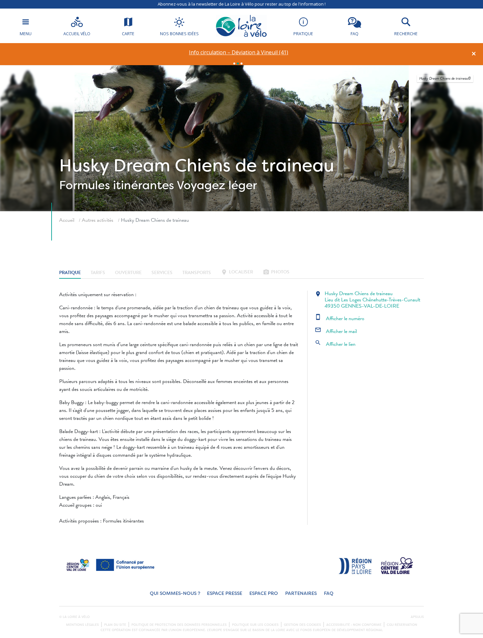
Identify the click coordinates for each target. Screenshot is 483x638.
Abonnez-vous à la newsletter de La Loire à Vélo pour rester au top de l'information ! (242, 4)
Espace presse (224, 593)
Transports (196, 272)
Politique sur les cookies (255, 625)
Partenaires (301, 593)
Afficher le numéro (339, 318)
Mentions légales (82, 625)
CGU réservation (402, 625)
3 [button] (241, 63)
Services (161, 272)
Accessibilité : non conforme (353, 625)
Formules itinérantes (116, 185)
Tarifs (98, 272)
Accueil (66, 220)
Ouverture (128, 272)
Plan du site (115, 625)
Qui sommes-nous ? (175, 593)
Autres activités (97, 220)
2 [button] (238, 63)
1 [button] (234, 63)
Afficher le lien (335, 344)
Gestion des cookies (302, 625)
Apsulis (417, 617)
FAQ (329, 593)
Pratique (70, 272)
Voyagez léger (217, 185)
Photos (276, 272)
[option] (238, 52)
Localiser (237, 272)
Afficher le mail (336, 331)
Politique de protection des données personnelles (179, 625)
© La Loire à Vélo (74, 617)
